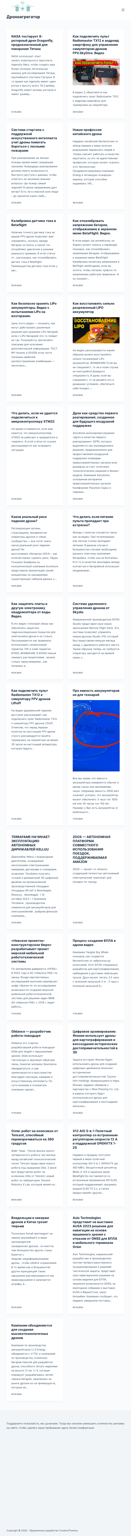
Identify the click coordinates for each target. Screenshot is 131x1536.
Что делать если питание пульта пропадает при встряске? (93, 521)
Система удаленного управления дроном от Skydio (91, 608)
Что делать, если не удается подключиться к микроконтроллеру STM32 (34, 417)
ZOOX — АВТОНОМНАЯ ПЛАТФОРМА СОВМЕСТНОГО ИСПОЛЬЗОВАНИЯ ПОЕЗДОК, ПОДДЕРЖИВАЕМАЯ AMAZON (91, 849)
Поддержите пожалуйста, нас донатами (32, 1423)
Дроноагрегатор (23, 16)
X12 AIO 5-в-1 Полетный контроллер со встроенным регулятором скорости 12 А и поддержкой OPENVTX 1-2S (95, 1139)
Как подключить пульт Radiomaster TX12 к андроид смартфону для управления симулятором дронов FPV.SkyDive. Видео (96, 44)
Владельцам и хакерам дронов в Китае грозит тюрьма (30, 1222)
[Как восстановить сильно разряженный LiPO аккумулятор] (96, 330)
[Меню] (123, 9)
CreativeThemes (68, 1530)
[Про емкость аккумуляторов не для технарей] (96, 735)
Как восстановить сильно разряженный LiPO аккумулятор (93, 308)
